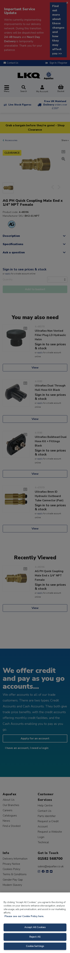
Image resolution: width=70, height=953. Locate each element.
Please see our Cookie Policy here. (24, 916)
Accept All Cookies (35, 927)
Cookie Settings (35, 946)
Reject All (35, 936)
